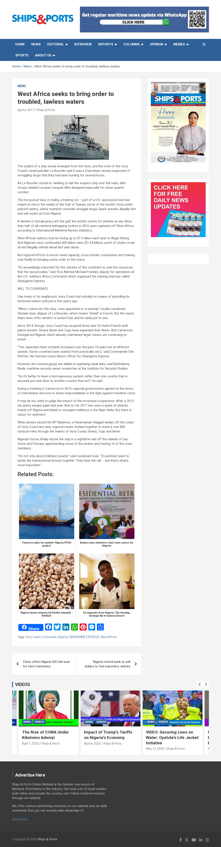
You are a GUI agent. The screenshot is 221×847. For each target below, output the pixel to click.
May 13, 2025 (155, 748)
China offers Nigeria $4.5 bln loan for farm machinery (46, 664)
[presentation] (200, 684)
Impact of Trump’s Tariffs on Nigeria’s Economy (108, 735)
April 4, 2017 (25, 110)
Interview (83, 44)
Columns (131, 44)
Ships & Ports (46, 110)
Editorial (55, 44)
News (36, 44)
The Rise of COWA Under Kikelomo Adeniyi (45, 735)
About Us (43, 55)
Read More (19, 818)
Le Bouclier (49, 637)
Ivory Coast (33, 637)
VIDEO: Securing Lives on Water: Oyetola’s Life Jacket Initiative (172, 737)
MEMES (179, 44)
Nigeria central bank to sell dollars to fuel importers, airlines (107, 664)
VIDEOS (22, 684)
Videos (39, 721)
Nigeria (63, 637)
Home (20, 44)
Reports (105, 44)
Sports (21, 55)
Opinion (156, 44)
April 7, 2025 (30, 743)
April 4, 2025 (92, 743)
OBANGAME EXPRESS (84, 637)
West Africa (109, 637)
